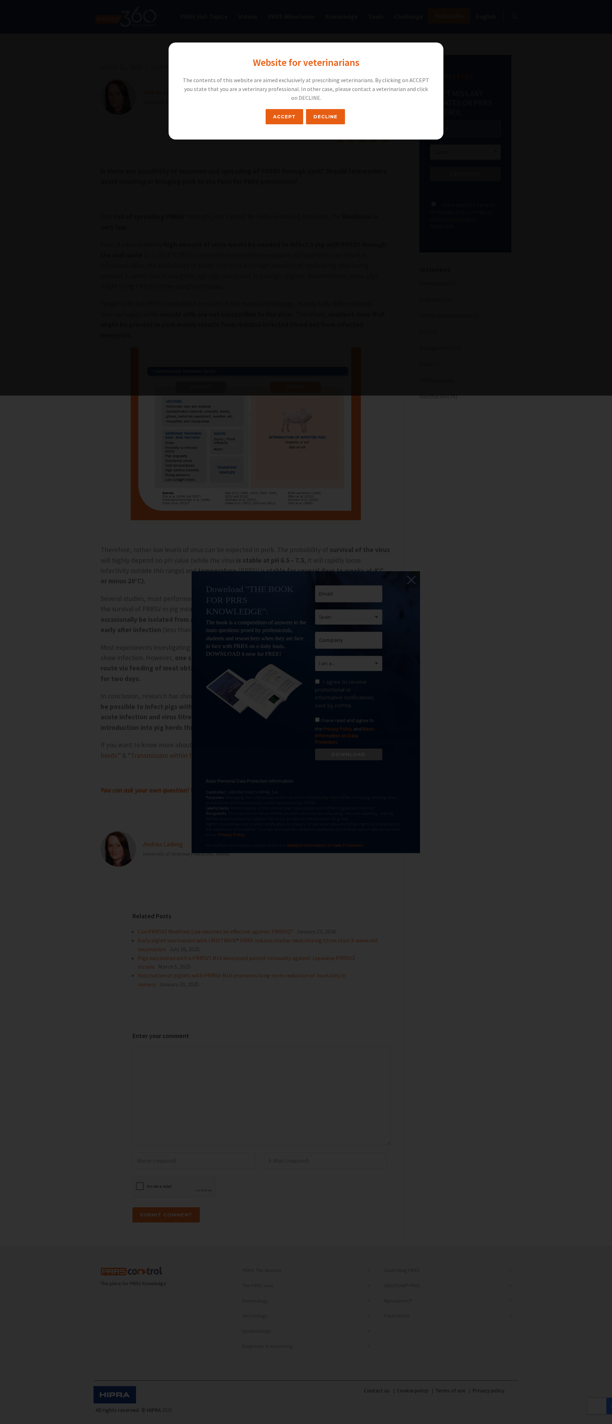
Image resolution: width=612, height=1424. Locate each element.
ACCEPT (284, 116)
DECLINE (325, 116)
